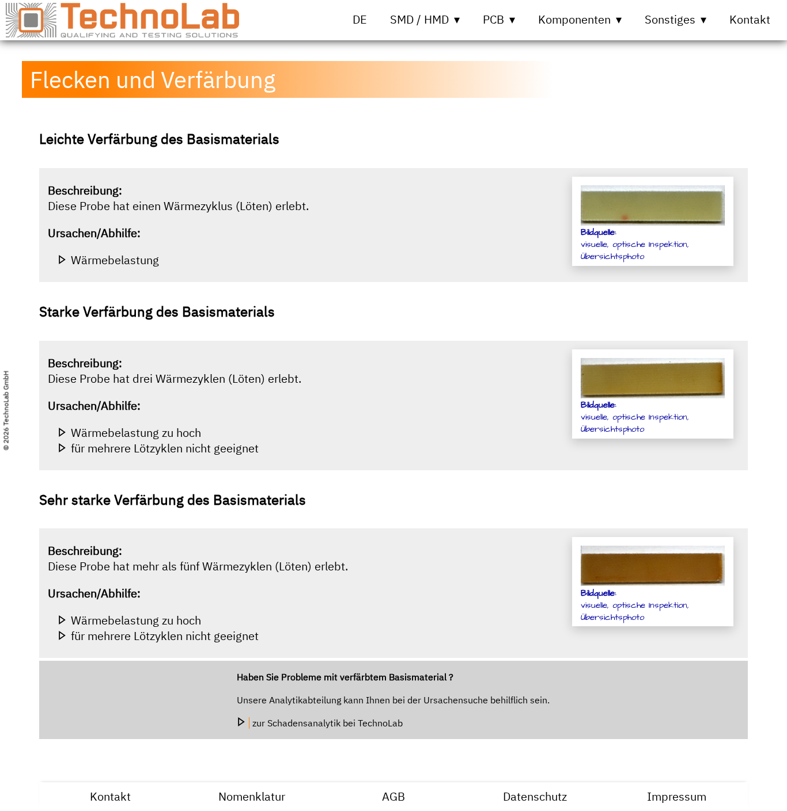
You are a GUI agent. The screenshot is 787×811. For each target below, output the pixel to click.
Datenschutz (535, 796)
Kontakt (749, 19)
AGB (393, 796)
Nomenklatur (251, 796)
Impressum (676, 796)
